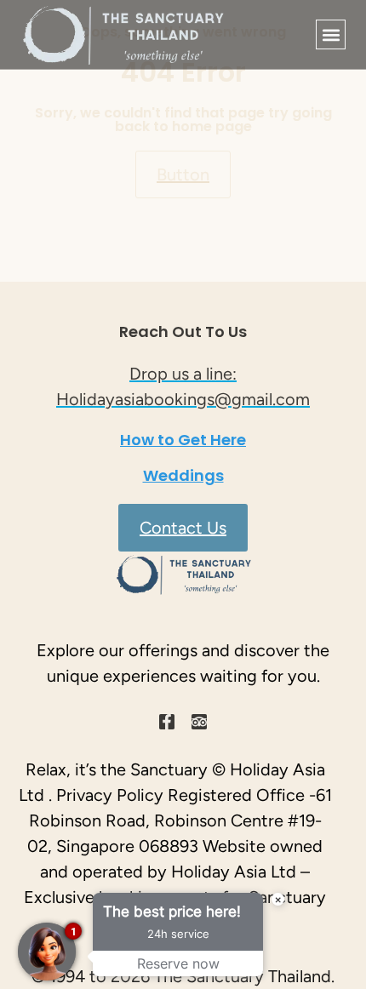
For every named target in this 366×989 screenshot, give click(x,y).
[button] (331, 34)
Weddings (183, 475)
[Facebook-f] (166, 721)
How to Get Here (183, 439)
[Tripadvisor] (199, 721)
